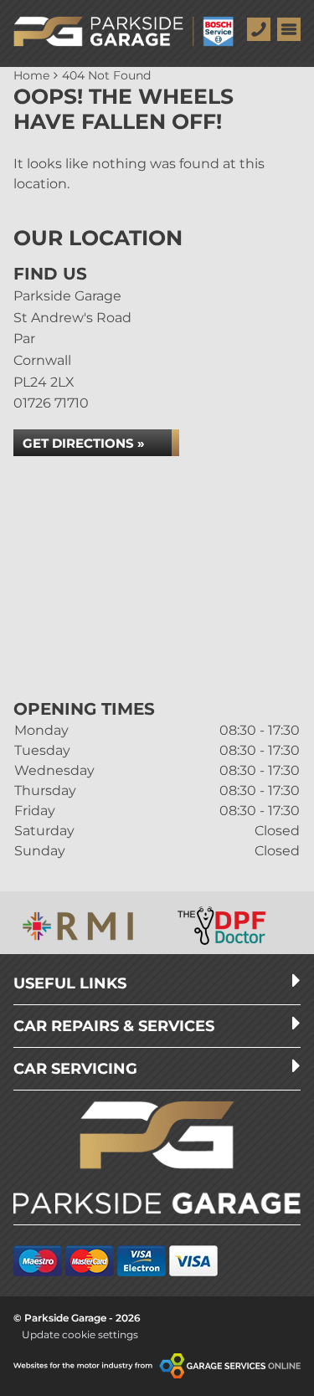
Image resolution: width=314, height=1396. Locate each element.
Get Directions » (84, 443)
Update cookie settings (80, 1334)
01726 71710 (51, 403)
